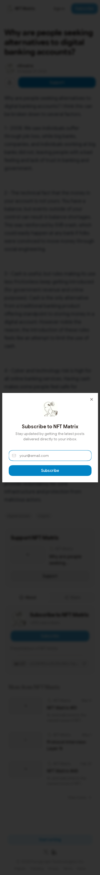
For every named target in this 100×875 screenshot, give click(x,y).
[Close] (91, 399)
